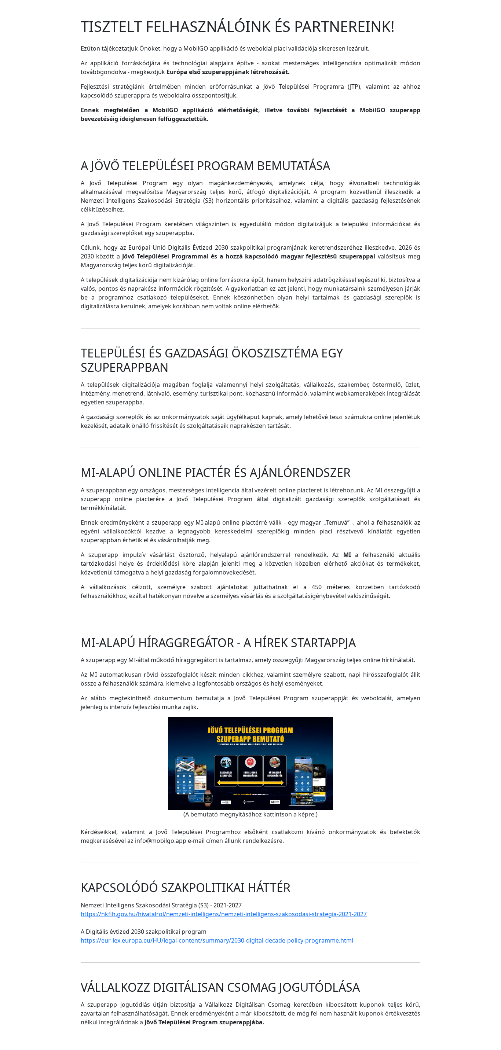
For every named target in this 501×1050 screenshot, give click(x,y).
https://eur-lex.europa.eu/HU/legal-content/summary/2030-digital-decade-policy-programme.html (217, 940)
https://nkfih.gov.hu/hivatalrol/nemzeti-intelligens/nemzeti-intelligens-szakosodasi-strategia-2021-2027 (224, 914)
